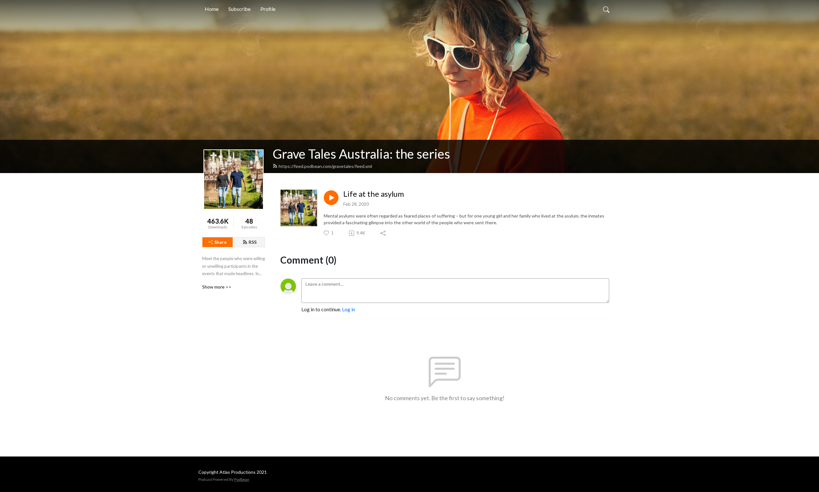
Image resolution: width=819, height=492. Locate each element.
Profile (267, 9)
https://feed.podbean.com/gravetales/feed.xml (325, 166)
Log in (348, 309)
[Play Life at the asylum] (331, 197)
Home (212, 9)
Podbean (241, 479)
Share (220, 242)
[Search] (606, 9)
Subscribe (239, 9)
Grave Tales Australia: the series (361, 154)
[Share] (383, 233)
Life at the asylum (373, 193)
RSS (253, 242)
